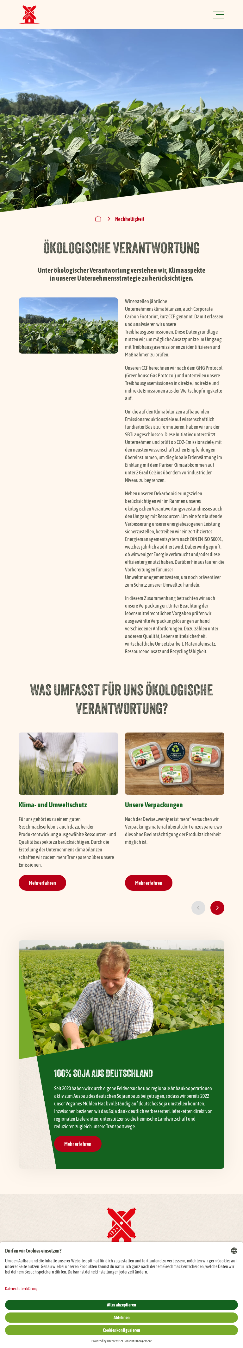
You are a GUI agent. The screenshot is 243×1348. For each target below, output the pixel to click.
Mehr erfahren (42, 883)
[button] (198, 908)
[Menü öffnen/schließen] (218, 14)
